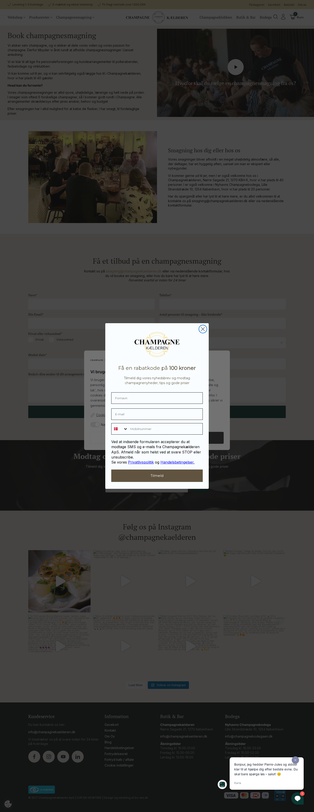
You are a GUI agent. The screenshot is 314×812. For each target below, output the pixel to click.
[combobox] (119, 428)
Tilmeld (157, 475)
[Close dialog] (203, 329)
